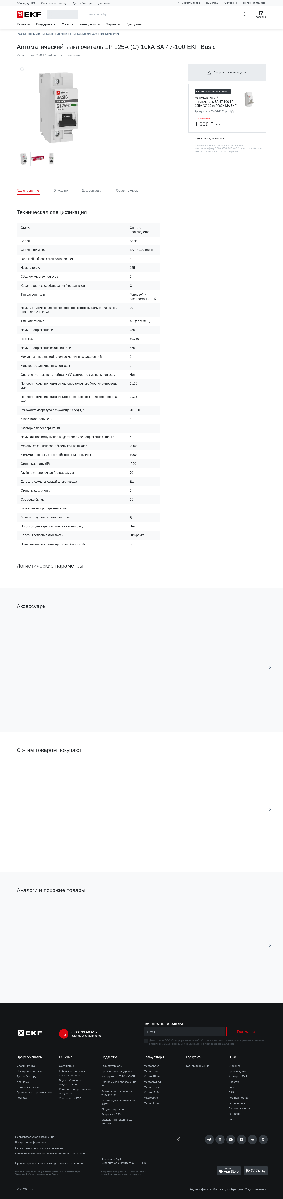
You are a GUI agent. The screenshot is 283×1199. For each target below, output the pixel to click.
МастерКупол (152, 1081)
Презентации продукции (116, 1071)
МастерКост (151, 1065)
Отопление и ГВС (70, 1098)
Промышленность (28, 1087)
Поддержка (44, 24)
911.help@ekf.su (204, 151)
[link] (209, 1139)
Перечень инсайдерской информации (39, 1147)
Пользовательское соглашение (34, 1136)
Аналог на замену (32, 908)
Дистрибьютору (82, 3)
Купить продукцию (197, 1065)
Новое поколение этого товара (213, 91)
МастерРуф (151, 1097)
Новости (234, 1081)
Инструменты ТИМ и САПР (118, 1076)
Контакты (234, 1113)
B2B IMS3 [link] (212, 2)
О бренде (235, 1065)
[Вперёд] (270, 667)
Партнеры (113, 24)
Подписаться (112, 979)
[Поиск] (244, 14)
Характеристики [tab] (28, 190)
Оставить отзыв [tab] (127, 190)
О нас (66, 24)
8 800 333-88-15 (84, 1032)
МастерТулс (151, 1071)
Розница (22, 1097)
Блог (231, 1119)
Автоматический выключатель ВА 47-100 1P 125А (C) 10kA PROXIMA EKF (216, 101)
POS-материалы (111, 1065)
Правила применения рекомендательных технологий (49, 1163)
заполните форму (228, 151)
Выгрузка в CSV (111, 1114)
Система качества (240, 1108)
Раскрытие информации (30, 1142)
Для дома (104, 3)
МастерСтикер (153, 1103)
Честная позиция (239, 1097)
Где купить (134, 24)
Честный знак (237, 1103)
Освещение (66, 1065)
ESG (231, 1092)
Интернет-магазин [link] (254, 2)
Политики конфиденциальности (216, 1044)
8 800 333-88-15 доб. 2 (227, 148)
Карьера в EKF (238, 1076)
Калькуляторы (90, 24)
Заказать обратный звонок (86, 1035)
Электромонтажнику (54, 3)
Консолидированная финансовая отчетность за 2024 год (51, 1153)
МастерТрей (151, 1087)
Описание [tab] (61, 190)
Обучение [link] (230, 2)
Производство (237, 1071)
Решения (23, 24)
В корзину (39, 706)
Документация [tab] (92, 190)
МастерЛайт (151, 1092)
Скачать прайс (190, 2)
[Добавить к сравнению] (73, 707)
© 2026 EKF (25, 1189)
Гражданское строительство (34, 1092)
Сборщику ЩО (26, 3)
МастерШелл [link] (152, 1076)
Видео (232, 1087)
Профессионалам (29, 1057)
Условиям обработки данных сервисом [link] (33, 1174)
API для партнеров (113, 1109)
